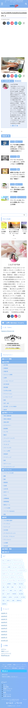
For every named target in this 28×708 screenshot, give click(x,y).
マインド (20, 577)
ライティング (7, 526)
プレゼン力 (6, 444)
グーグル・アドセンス (9, 536)
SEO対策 (6, 530)
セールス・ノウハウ (14, 703)
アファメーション (8, 393)
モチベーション (7, 463)
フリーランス (8, 469)
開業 (5, 476)
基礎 (11, 590)
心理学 (5, 377)
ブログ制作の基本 (8, 520)
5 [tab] (16, 238)
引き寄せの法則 (7, 390)
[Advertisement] (14, 41)
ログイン (3, 649)
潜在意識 (6, 387)
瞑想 (5, 400)
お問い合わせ (21, 668)
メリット (4, 580)
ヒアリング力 (7, 441)
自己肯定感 (6, 384)
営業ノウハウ (22, 587)
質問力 (8, 600)
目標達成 (6, 368)
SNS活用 (6, 546)
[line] (19, 23)
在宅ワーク (6, 492)
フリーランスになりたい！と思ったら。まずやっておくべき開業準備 (17, 162)
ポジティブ (13, 577)
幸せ (15, 590)
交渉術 (5, 485)
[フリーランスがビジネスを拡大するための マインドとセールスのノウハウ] (14, 7)
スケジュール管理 (8, 374)
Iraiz (3, 560)
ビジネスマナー (7, 425)
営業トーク (13, 587)
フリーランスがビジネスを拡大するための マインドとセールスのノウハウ (14, 700)
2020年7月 (4, 619)
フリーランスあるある (9, 511)
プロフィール (11, 666)
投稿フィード (5, 651)
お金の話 (6, 488)
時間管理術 (6, 501)
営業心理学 (6, 422)
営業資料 (6, 454)
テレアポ (6, 431)
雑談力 (5, 435)
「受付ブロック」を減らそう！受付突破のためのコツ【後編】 (17, 189)
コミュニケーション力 (9, 438)
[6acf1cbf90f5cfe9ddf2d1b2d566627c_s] (16, 23)
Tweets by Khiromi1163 (7, 331)
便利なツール (7, 504)
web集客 (6, 542)
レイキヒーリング (8, 397)
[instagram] (15, 126)
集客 (5, 460)
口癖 (3, 587)
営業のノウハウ (8, 412)
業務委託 (6, 482)
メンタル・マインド (8, 381)
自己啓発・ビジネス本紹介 (10, 406)
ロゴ (3, 583)
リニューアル (12, 580)
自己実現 (6, 362)
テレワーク (4, 570)
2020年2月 (4, 634)
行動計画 (6, 371)
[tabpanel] (14, 229)
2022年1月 (4, 613)
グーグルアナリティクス (10, 533)
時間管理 (14, 593)
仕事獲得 (9, 583)
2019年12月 (4, 640)
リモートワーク (20, 580)
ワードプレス (7, 523)
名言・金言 (6, 403)
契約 (5, 479)
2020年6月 (4, 622)
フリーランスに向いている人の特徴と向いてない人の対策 (17, 202)
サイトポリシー (7, 668)
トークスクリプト (21, 570)
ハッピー (12, 573)
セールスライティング (9, 466)
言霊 (3, 600)
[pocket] (12, 23)
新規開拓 (6, 428)
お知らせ (6, 552)
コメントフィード (6, 653)
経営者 (10, 597)
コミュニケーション (18, 563)
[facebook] (8, 23)
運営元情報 (14, 668)
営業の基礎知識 (7, 415)
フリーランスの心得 (8, 473)
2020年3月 (4, 631)
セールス (15, 567)
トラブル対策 (7, 508)
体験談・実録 (8, 549)
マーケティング (7, 457)
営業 (8, 587)
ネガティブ (4, 573)
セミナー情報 (8, 359)
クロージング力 (7, 447)
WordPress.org (5, 655)
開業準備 (19, 600)
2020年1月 (4, 637)
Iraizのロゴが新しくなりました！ (10, 676)
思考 (3, 593)
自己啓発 (16, 597)
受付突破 (21, 583)
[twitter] (4, 23)
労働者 (14, 583)
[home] (17, 126)
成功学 (5, 409)
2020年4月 (4, 628)
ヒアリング (18, 573)
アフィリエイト (7, 539)
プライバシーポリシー (20, 666)
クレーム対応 (7, 450)
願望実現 (4, 603)
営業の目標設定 (7, 419)
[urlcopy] (23, 23)
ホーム (4, 664)
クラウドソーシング (6, 563)
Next (25, 228)
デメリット (12, 570)
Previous (2, 228)
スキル (5, 495)
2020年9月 (4, 616)
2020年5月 (4, 625)
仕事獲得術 (6, 498)
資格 (5, 514)
